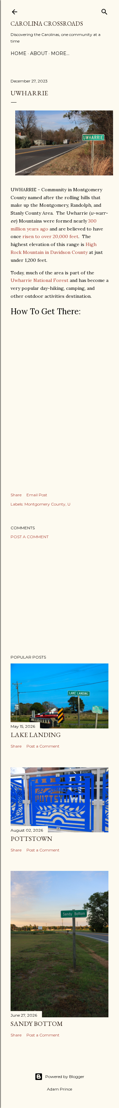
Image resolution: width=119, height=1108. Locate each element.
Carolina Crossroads (47, 23)
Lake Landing (36, 734)
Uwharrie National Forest (39, 280)
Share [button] (16, 494)
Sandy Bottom (37, 1023)
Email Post (36, 494)
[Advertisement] (59, 597)
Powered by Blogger (64, 1076)
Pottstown (31, 838)
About (38, 53)
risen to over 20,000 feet (50, 236)
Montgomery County (44, 504)
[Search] (104, 10)
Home (18, 53)
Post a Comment (30, 536)
